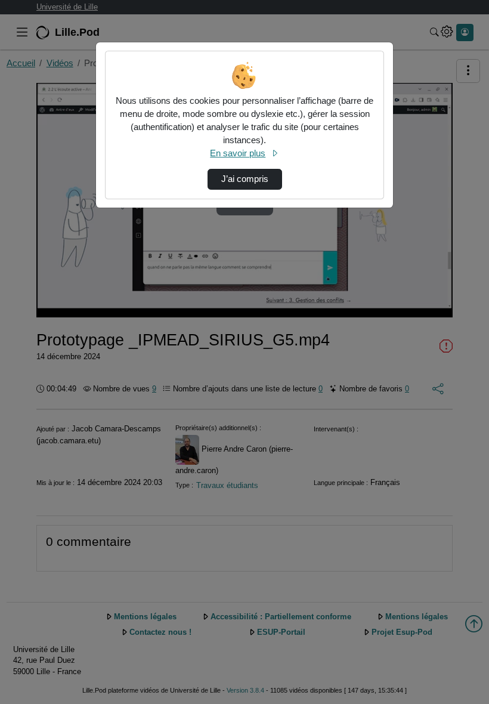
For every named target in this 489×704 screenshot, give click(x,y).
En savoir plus (237, 153)
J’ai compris (244, 179)
